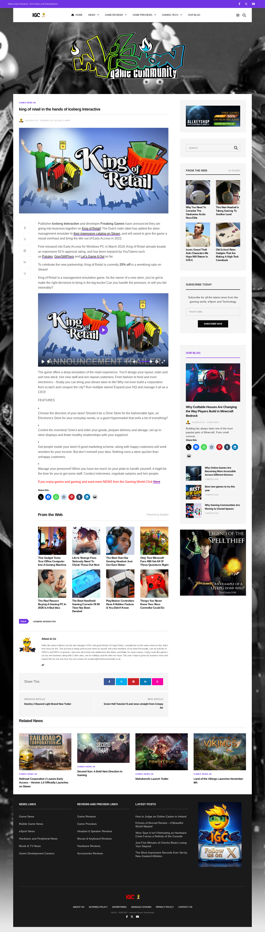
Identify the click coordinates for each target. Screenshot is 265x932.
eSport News (27, 831)
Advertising (119, 907)
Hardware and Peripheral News (38, 838)
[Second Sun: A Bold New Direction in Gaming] (103, 748)
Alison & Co (31, 120)
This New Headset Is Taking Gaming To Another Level (227, 211)
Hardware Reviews (88, 846)
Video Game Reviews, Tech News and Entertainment (33, 4)
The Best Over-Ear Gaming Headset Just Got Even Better (119, 561)
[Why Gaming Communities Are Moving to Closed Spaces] (193, 510)
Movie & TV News (30, 846)
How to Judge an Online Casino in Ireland (160, 816)
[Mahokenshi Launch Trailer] (161, 751)
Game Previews (142, 15)
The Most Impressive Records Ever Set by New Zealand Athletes (161, 854)
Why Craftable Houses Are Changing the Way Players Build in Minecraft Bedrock (211, 412)
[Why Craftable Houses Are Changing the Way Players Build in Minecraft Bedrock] (213, 382)
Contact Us (185, 907)
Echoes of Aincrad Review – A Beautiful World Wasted (159, 824)
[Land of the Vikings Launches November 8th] (220, 751)
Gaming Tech (170, 15)
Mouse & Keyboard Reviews (94, 838)
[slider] (84, 361)
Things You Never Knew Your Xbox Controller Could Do (152, 604)
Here (156, 481)
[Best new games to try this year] (193, 492)
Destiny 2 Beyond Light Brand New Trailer (47, 703)
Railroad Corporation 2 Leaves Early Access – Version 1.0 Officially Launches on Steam (43, 782)
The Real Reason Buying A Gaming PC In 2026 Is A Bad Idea (52, 604)
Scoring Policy (98, 907)
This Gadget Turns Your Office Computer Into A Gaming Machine (52, 561)
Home (78, 15)
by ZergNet (234, 170)
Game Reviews (114, 15)
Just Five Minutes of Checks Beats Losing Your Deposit (161, 844)
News (91, 15)
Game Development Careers (36, 853)
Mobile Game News (31, 823)
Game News (26, 816)
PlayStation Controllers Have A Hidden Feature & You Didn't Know (120, 604)
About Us (78, 907)
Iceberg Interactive (44, 621)
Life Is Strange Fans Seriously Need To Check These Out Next (86, 561)
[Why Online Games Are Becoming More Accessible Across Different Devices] (193, 473)
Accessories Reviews (90, 853)
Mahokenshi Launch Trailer (151, 778)
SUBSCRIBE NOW (213, 324)
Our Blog (194, 15)
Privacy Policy (165, 907)
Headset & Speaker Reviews (94, 831)
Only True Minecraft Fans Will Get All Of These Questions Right (154, 561)
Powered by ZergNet (157, 514)
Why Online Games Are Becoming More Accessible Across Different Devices (220, 471)
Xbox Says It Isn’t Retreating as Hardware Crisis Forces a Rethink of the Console (161, 834)
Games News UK (27, 103)
